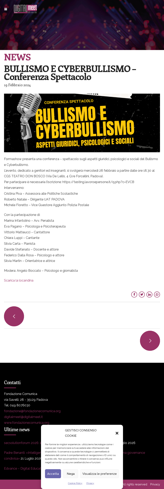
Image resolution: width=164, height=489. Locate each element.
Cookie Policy (75, 483)
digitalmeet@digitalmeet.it (23, 417)
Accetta (53, 474)
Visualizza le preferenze (99, 474)
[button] (117, 433)
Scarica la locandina (18, 280)
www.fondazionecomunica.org (26, 423)
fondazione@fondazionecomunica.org (32, 411)
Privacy (90, 483)
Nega (71, 474)
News (17, 57)
